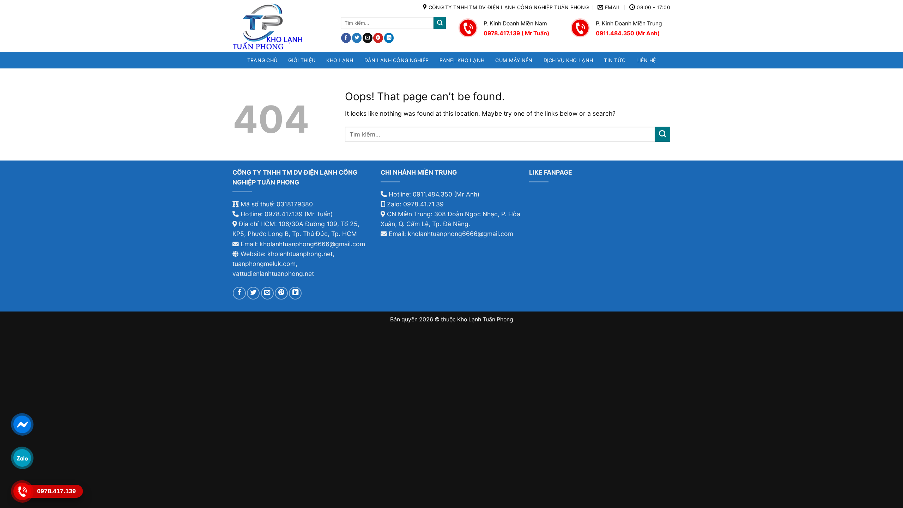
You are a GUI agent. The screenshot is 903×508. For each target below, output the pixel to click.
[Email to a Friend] (367, 38)
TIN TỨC (614, 60)
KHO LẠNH (339, 60)
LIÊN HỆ (646, 60)
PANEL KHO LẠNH (462, 60)
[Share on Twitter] (357, 38)
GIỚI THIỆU (301, 60)
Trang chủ (262, 60)
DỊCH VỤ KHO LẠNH (568, 60)
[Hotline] (22, 491)
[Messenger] (22, 424)
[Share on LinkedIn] (389, 38)
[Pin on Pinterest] (378, 38)
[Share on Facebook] (346, 38)
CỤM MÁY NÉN (513, 60)
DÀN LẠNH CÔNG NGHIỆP (396, 60)
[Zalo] (22, 457)
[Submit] (440, 23)
